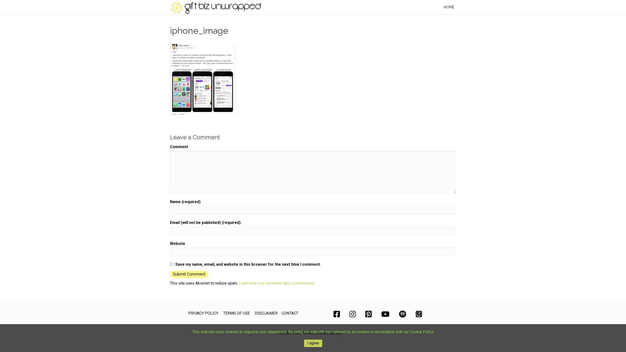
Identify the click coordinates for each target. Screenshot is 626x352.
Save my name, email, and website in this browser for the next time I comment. (248, 264)
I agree (313, 343)
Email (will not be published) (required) (205, 222)
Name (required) (185, 201)
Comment (179, 146)
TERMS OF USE (236, 313)
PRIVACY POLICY (203, 313)
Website (177, 243)
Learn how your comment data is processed (276, 283)
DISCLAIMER (266, 313)
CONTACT (289, 313)
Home (449, 7)
